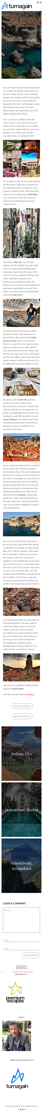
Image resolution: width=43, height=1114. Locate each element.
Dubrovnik (24, 71)
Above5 (6, 71)
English (22, 46)
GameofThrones (16, 75)
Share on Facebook (23, 706)
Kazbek (27, 75)
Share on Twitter (23, 716)
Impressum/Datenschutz (22, 972)
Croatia (15, 71)
